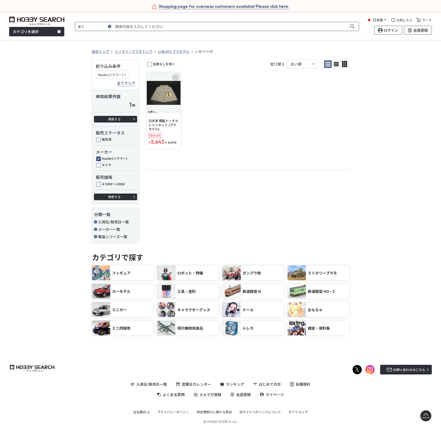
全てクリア (126, 83)
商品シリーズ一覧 (112, 236)
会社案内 (139, 412)
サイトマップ (298, 412)
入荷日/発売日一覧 (113, 222)
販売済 (106, 139)
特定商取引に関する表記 (214, 412)
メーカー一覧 (109, 229)
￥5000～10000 (113, 184)
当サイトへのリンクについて (260, 412)
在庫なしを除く (164, 64)
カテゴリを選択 (26, 31)
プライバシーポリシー (173, 412)
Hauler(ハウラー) (110, 74)
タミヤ (106, 165)
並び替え (277, 64)
